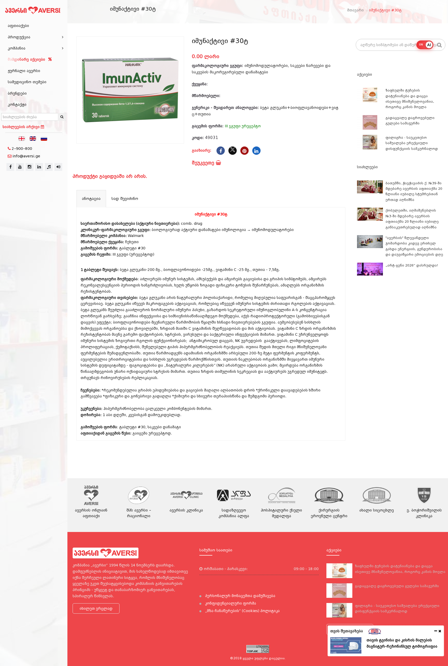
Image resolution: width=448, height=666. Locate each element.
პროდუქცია (19, 37)
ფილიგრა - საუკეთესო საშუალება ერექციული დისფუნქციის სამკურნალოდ (412, 143)
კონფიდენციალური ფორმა (230, 603)
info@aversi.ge (26, 156)
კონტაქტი (17, 104)
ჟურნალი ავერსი (24, 70)
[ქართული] (22, 138)
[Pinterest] (244, 150)
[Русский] (44, 138)
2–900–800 (22, 148)
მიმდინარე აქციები (27, 59)
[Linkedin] (256, 150)
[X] (232, 150)
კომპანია (16, 48)
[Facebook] (220, 150)
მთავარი (355, 10)
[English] (33, 138)
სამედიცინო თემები (27, 82)
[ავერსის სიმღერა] (58, 167)
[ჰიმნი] (49, 167)
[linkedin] (39, 167)
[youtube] (20, 167)
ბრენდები (17, 93)
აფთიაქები (18, 25)
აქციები (364, 74)
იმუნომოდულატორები (266, 65)
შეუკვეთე (204, 162)
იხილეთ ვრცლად (96, 608)
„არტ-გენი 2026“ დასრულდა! (412, 265)
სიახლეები (367, 167)
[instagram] (29, 167)
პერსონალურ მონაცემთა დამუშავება (239, 596)
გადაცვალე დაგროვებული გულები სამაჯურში (397, 586)
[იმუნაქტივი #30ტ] (130, 90)
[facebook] (10, 167)
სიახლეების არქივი (22, 127)
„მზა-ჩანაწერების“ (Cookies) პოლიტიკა (242, 611)
